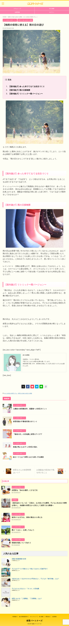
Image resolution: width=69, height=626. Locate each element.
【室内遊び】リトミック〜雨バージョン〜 (26, 94)
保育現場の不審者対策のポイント (25, 421)
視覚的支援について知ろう (21, 543)
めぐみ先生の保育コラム (10, 393)
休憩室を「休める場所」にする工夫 (25, 490)
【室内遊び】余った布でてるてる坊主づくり (27, 86)
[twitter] (23, 386)
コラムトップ (17, 8)
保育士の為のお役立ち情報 (25, 393)
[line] (41, 386)
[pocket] (32, 386)
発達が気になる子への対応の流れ (25, 447)
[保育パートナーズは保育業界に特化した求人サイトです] (35, 3)
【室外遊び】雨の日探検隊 (19, 90)
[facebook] (28, 386)
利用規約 (14, 616)
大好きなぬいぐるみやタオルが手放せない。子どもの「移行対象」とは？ (35, 579)
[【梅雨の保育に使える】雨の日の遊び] (37, 386)
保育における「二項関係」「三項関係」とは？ (27, 598)
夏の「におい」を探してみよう (23, 530)
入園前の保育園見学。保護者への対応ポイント (30, 409)
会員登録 (17, 12)
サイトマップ (33, 616)
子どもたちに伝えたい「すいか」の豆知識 (25, 588)
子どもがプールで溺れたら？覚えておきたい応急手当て (30, 569)
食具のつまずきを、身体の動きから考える (27, 517)
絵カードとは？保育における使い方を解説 (28, 457)
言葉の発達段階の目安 (19, 559)
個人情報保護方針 (23, 616)
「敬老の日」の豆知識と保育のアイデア (27, 434)
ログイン (51, 12)
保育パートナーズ (34, 620)
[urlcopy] (46, 386)
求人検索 (51, 8)
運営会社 (48, 616)
